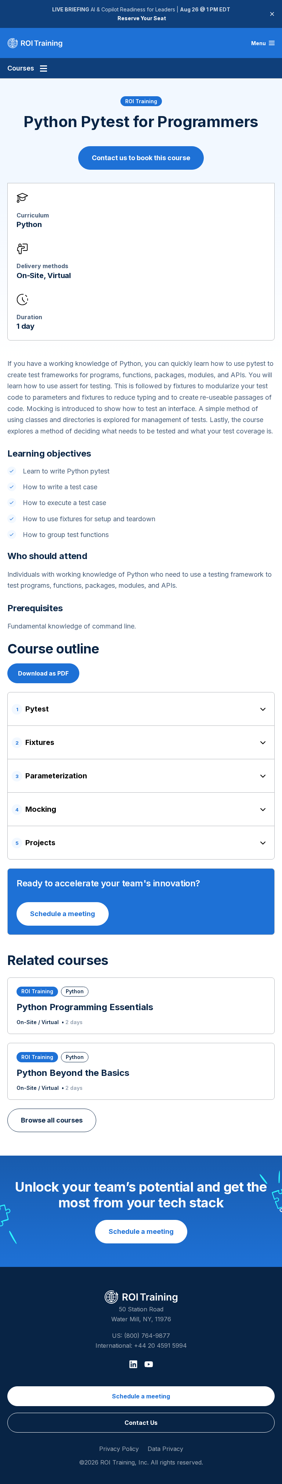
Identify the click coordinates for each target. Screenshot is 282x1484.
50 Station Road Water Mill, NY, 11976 (141, 1314)
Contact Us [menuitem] (141, 1422)
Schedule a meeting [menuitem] (141, 1396)
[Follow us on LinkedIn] (133, 1364)
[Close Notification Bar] (272, 14)
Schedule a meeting (62, 914)
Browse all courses (52, 1120)
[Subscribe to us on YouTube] (148, 1364)
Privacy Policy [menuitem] (119, 1449)
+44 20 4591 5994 (160, 1345)
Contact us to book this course (141, 158)
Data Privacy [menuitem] (165, 1449)
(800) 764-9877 (147, 1335)
